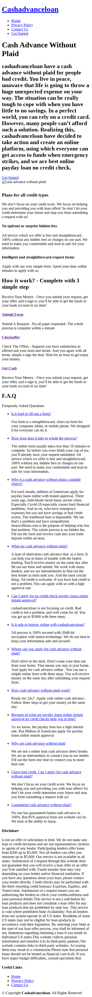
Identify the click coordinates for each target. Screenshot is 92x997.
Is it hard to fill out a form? (31, 414)
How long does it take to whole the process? (44, 438)
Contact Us (19, 29)
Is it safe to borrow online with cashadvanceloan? (48, 625)
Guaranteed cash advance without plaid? (41, 805)
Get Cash (9, 368)
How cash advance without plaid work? (41, 690)
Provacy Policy (22, 981)
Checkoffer (11, 337)
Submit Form (12, 314)
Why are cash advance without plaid (38, 743)
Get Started (19, 33)
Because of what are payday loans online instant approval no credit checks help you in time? (47, 717)
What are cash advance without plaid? (39, 546)
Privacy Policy (22, 25)
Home (16, 21)
